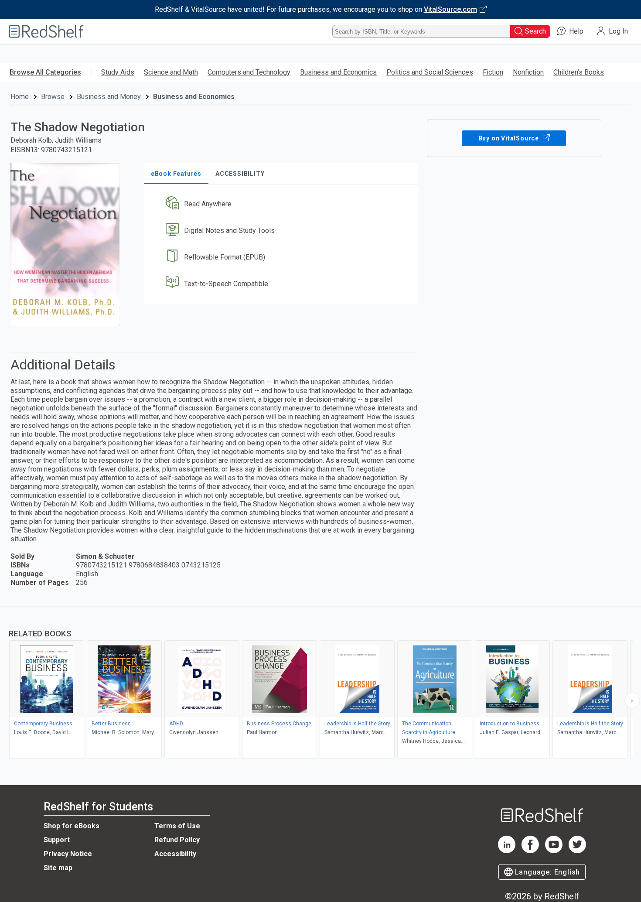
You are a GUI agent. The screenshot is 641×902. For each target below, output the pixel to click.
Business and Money (109, 96)
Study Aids (117, 72)
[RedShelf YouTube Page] (554, 851)
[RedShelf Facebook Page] (530, 851)
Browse (53, 96)
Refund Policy (177, 840)
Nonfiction (528, 72)
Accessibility (175, 854)
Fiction (493, 72)
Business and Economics (338, 72)
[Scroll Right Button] (632, 700)
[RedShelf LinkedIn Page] (506, 851)
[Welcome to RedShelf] (46, 31)
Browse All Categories (45, 72)
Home (19, 96)
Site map (58, 868)
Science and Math (171, 72)
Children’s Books (578, 72)
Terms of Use (177, 826)
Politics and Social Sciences (429, 72)
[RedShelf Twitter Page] (577, 851)
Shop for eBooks (71, 826)
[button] (282, 204)
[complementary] (320, 684)
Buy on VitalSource (509, 138)
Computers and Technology (249, 72)
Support (57, 840)
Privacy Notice (68, 854)
